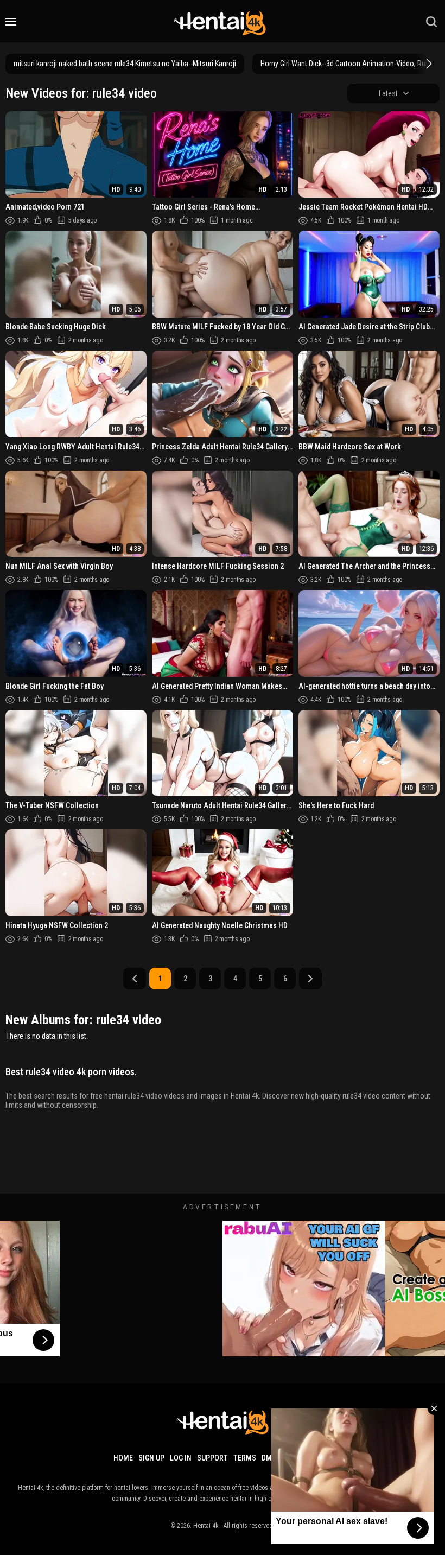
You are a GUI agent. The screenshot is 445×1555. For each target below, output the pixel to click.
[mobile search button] (431, 22)
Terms (244, 1458)
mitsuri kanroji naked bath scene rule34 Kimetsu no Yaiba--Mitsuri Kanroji (125, 63)
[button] (428, 63)
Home (123, 1458)
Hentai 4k (206, 1525)
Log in (181, 1458)
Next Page (310, 978)
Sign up (151, 1458)
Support (212, 1458)
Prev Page (134, 978)
